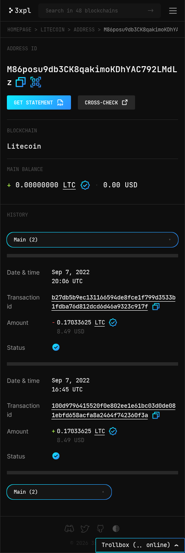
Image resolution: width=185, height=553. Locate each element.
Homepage (19, 29)
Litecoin (52, 29)
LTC (69, 184)
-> (151, 10)
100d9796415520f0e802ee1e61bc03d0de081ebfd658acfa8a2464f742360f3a (114, 410)
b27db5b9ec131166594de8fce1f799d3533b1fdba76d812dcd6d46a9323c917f (114, 302)
